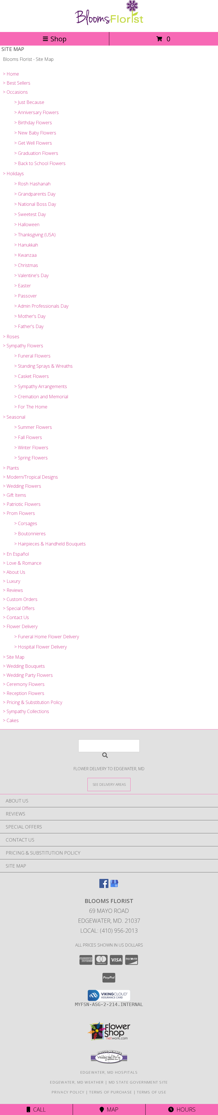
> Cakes (11, 720)
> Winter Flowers (31, 447)
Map (111, 1109)
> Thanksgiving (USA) (35, 235)
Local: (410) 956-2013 (109, 930)
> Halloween (26, 224)
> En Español (16, 554)
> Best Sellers (16, 83)
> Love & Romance (22, 563)
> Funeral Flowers (32, 356)
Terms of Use (151, 1092)
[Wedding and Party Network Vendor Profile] (109, 1062)
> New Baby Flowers (35, 133)
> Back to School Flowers (40, 163)
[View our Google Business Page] (114, 886)
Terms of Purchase (110, 1092)
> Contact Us (16, 617)
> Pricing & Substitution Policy (32, 702)
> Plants (11, 468)
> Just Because (29, 102)
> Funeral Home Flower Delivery (46, 637)
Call (38, 1109)
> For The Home (30, 407)
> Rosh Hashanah (32, 184)
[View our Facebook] (103, 886)
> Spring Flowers (31, 458)
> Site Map (13, 657)
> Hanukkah (26, 245)
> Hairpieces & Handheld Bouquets (50, 544)
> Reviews (13, 590)
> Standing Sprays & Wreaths (43, 366)
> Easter (22, 286)
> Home (11, 74)
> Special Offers (19, 608)
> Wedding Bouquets (24, 666)
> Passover (25, 296)
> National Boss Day (35, 204)
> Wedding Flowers (22, 486)
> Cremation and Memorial (41, 396)
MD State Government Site (138, 1082)
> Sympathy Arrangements (40, 386)
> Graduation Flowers (36, 153)
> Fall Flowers (28, 437)
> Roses (11, 336)
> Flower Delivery (20, 626)
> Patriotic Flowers (22, 504)
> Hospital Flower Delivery (40, 647)
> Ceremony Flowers (24, 684)
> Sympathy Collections (26, 711)
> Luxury (11, 581)
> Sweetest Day (30, 214)
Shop (58, 38)
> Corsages (25, 523)
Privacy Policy (68, 1092)
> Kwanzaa (25, 255)
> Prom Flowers (19, 513)
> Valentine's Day (31, 275)
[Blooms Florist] (109, 23)
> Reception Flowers (23, 693)
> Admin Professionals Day (41, 306)
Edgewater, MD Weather (77, 1082)
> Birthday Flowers (33, 122)
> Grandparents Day (34, 194)
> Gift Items (14, 495)
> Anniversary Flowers (36, 112)
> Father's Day (28, 326)
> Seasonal (14, 417)
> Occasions (15, 92)
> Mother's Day (29, 316)
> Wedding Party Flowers (28, 675)
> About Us (14, 572)
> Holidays (13, 173)
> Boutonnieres (30, 533)
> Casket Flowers (31, 376)
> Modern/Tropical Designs (30, 477)
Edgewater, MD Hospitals (109, 1072)
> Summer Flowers (33, 427)
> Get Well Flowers (33, 143)
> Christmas (26, 265)
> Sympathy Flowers (23, 346)
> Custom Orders (20, 599)
